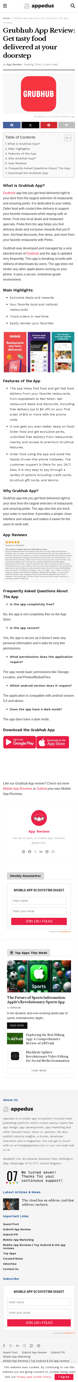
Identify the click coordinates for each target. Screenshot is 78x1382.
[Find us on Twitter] (10, 1346)
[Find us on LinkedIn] (17, 1346)
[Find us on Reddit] (31, 1346)
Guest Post (11, 1224)
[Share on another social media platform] (66, 125)
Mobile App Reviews (17, 788)
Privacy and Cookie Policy (34, 1376)
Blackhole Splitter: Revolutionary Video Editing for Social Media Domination (47, 1056)
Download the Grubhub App (28, 173)
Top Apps (9, 1253)
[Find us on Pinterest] (38, 1346)
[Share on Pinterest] (48, 125)
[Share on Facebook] (12, 125)
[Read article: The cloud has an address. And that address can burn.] (11, 1204)
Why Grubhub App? (22, 158)
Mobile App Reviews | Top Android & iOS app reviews (34, 1246)
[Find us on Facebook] (4, 1346)
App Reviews (18, 163)
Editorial (16, 1007)
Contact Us (11, 1269)
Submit (42, 788)
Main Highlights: (19, 149)
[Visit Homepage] (39, 6)
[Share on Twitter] (30, 125)
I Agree (64, 1376)
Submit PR (10, 1234)
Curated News (13, 1258)
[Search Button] (73, 6)
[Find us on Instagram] (24, 1346)
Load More (39, 1070)
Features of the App (22, 153)
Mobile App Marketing (18, 1239)
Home (6, 18)
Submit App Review (17, 1229)
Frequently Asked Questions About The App (39, 168)
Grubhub (9, 193)
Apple (14, 988)
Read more (18, 1024)
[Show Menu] (5, 6)
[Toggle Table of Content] (65, 137)
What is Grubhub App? (24, 144)
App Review (14, 64)
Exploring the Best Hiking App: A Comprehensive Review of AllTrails (45, 1039)
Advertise (10, 1263)
